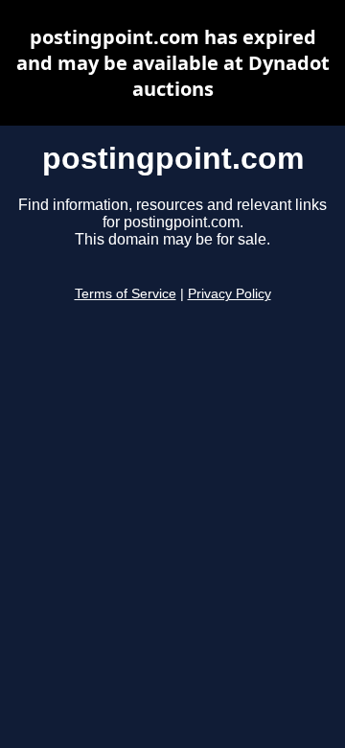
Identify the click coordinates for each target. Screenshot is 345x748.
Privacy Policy (229, 294)
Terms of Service (125, 294)
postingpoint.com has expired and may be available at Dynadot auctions (173, 63)
